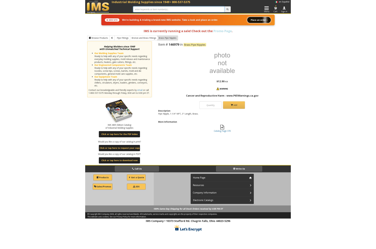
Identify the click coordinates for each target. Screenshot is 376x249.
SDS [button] (137, 186)
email (139, 90)
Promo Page (222, 31)
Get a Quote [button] (137, 177)
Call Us (138, 168)
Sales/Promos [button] (103, 186)
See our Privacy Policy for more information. (128, 216)
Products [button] (104, 177)
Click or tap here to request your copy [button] (120, 148)
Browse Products (99, 37)
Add (235, 105)
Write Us (240, 168)
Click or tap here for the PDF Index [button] (119, 134)
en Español (283, 1)
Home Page (199, 177)
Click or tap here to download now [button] (119, 160)
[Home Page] (98, 6)
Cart (275, 9)
